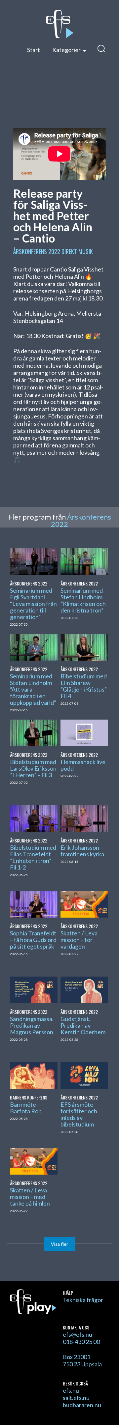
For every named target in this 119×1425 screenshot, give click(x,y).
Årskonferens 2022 (36, 251)
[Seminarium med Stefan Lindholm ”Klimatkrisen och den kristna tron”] (84, 560)
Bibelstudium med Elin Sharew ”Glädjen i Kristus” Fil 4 (83, 685)
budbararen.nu (82, 1405)
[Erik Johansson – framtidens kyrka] (84, 817)
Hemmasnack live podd (82, 765)
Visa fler (59, 1244)
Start (33, 49)
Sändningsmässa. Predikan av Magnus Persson (32, 1025)
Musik (85, 251)
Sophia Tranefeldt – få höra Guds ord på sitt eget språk (33, 939)
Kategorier (66, 49)
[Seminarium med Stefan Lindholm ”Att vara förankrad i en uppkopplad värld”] (34, 646)
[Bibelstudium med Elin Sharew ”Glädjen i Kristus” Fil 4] (84, 646)
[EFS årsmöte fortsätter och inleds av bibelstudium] (84, 1074)
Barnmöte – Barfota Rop (26, 1108)
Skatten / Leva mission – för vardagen (79, 939)
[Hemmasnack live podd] (84, 732)
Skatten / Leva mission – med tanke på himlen (30, 1196)
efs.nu (71, 1390)
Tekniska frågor (83, 1299)
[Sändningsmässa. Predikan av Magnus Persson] (34, 989)
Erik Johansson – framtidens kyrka (82, 851)
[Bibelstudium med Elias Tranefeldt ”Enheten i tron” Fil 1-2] (34, 817)
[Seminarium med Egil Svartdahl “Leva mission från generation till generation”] (34, 560)
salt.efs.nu (76, 1397)
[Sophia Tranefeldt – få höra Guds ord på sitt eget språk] (34, 903)
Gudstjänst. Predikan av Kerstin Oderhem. (83, 1025)
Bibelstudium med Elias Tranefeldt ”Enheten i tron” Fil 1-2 (33, 857)
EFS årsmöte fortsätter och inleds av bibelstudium (78, 1114)
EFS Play (59, 24)
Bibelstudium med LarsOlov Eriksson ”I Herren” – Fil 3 (33, 768)
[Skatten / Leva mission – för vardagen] (84, 903)
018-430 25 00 (81, 1341)
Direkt (69, 251)
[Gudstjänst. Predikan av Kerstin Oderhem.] (84, 989)
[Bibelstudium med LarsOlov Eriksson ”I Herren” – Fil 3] (34, 732)
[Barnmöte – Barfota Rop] (34, 1074)
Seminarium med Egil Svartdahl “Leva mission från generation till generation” (33, 603)
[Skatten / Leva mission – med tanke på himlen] (34, 1160)
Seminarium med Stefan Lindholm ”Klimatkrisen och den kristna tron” (83, 600)
